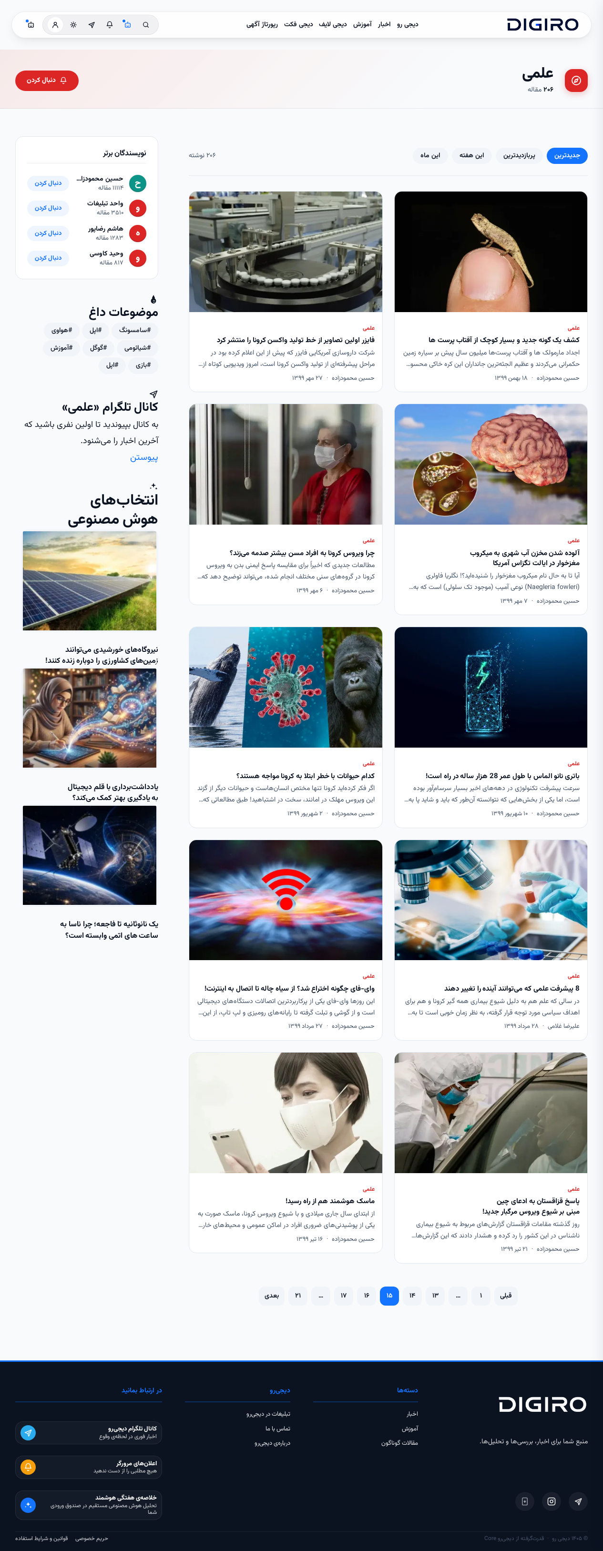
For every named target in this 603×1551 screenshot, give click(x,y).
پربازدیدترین (519, 156)
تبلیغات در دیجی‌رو (268, 1414)
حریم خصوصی (91, 1538)
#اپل (96, 330)
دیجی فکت (298, 25)
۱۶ (366, 1296)
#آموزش (61, 348)
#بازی (143, 365)
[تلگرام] (578, 1501)
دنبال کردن (41, 80)
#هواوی (61, 330)
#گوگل (98, 348)
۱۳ (435, 1296)
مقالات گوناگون (399, 1443)
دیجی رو (408, 25)
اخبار (384, 25)
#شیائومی (137, 348)
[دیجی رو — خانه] (543, 24)
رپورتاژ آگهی (262, 25)
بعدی (272, 1296)
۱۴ (412, 1296)
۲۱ (298, 1296)
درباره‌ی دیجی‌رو (272, 1443)
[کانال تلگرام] (91, 24)
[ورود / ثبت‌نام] (55, 24)
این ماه (430, 156)
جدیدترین (567, 156)
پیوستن (144, 458)
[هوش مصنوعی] (127, 24)
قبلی (506, 1296)
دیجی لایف (333, 25)
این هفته (472, 156)
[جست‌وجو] (145, 24)
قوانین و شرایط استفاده (41, 1538)
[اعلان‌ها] (109, 24)
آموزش (362, 25)
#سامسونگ (135, 330)
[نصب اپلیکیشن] (524, 1501)
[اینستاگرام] (551, 1501)
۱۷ (344, 1296)
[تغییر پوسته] (73, 24)
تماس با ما (278, 1429)
